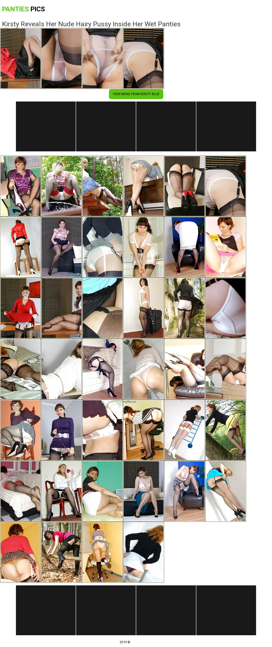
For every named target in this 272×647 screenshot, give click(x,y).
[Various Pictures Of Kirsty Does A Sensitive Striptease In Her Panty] (20, 369)
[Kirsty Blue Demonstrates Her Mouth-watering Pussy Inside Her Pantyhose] (102, 491)
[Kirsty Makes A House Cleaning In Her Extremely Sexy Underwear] (143, 247)
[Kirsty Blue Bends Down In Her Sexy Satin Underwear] (61, 247)
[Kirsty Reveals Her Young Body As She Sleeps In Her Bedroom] (61, 552)
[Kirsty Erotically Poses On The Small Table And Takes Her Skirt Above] (20, 247)
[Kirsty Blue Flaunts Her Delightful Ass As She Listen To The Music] (143, 430)
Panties (23, 9)
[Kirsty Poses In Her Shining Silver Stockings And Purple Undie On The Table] (143, 552)
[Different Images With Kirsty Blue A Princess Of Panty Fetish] (20, 491)
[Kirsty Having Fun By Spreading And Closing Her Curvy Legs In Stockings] (225, 369)
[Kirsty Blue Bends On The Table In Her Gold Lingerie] (20, 552)
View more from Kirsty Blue (136, 94)
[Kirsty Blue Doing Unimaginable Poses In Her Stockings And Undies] (184, 430)
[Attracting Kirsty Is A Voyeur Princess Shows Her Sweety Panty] (184, 308)
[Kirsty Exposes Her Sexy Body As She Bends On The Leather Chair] (184, 491)
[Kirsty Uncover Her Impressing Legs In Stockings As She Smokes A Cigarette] (184, 369)
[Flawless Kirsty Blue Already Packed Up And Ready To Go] (143, 308)
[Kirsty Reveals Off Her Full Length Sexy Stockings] (225, 491)
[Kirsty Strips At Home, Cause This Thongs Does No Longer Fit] (184, 247)
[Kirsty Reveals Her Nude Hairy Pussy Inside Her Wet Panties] (225, 186)
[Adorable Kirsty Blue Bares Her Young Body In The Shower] (143, 369)
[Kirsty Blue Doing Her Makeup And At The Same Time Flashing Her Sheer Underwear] (61, 491)
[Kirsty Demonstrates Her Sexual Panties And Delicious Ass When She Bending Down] (61, 430)
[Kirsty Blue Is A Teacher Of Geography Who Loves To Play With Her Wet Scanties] (61, 308)
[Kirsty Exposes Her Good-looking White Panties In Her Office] (102, 247)
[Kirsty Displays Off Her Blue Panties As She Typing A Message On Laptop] (143, 186)
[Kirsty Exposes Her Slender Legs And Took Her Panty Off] (102, 308)
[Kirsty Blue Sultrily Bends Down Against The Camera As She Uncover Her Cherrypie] (20, 430)
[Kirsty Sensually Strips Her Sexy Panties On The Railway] (61, 186)
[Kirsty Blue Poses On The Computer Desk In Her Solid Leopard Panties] (61, 369)
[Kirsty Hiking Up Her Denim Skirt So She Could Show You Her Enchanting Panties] (102, 552)
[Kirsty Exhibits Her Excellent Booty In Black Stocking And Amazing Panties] (225, 308)
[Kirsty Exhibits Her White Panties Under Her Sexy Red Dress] (20, 308)
